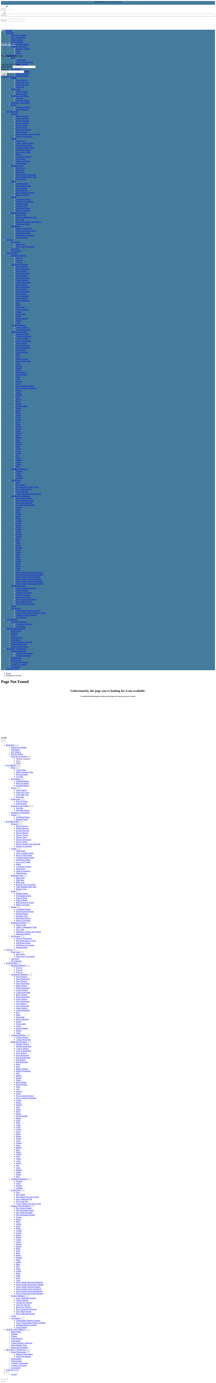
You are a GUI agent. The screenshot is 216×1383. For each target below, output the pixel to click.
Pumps (14, 105)
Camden (19, 478)
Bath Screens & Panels (25, 193)
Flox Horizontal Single (25, 500)
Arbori (18, 420)
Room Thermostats (18, 651)
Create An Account (8, 77)
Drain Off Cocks (22, 82)
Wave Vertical (21, 271)
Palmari (19, 460)
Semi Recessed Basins (25, 202)
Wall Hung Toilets (23, 150)
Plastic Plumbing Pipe (24, 772)
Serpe (18, 411)
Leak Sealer (15, 640)
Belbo (18, 518)
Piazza (18, 509)
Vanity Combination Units (26, 217)
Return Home (108, 701)
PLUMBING (11, 765)
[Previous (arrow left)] (2, 1381)
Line (18, 379)
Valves (14, 78)
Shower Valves (22, 125)
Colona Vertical (22, 327)
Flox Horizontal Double (25, 505)
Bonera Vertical (22, 359)
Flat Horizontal (22, 352)
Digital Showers (22, 118)
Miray (18, 305)
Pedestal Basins (22, 204)
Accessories (16, 608)
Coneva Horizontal (23, 341)
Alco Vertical (21, 294)
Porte (18, 402)
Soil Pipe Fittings (23, 100)
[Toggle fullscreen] (5, 1379)
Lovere (19, 523)
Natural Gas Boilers (19, 35)
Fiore (18, 377)
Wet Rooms (16, 226)
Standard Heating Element (26, 615)
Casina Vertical (22, 280)
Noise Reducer (17, 638)
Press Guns (15, 242)
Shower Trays (21, 127)
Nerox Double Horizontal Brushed (29, 584)
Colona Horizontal (23, 330)
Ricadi (18, 527)
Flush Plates (21, 159)
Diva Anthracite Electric (25, 604)
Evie (18, 303)
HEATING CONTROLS (16, 1350)
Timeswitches (16, 660)
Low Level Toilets (23, 152)
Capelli (19, 521)
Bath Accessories (23, 195)
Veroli (18, 316)
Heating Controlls (23, 759)
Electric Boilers (17, 42)
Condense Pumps (23, 107)
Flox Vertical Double (24, 503)
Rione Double (21, 375)
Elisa (18, 440)
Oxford (19, 476)
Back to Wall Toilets (24, 145)
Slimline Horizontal (23, 336)
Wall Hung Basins (23, 208)
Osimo (18, 390)
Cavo (18, 570)
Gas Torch (15, 249)
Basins (14, 197)
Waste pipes (16, 89)
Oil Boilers (15, 750)
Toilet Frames (21, 163)
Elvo (18, 557)
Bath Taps (20, 170)
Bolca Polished (22, 318)
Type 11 (19, 258)
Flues (18, 761)
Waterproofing (21, 237)
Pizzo (18, 550)
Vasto (18, 431)
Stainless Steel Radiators (21, 496)
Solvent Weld (21, 94)
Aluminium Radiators (19, 264)
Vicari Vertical (21, 289)
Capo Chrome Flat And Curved (28, 494)
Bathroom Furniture (19, 213)
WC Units (20, 219)
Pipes (13, 768)
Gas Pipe (19, 777)
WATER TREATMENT (15, 1329)
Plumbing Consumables (20, 103)
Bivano (19, 534)
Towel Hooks (21, 617)
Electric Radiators (18, 586)
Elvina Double (22, 406)
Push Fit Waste (22, 91)
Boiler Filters (16, 631)
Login (4, 74)
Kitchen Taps (21, 179)
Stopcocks (20, 87)
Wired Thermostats (23, 655)
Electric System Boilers (20, 44)
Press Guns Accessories (25, 246)
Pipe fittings (15, 779)
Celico (18, 530)
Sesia (18, 435)
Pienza (18, 393)
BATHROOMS (12, 822)
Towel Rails (16, 480)
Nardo (18, 464)
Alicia (18, 473)
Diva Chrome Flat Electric (26, 599)
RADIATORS (12, 963)
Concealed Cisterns (23, 157)
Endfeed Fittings (22, 781)
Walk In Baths (21, 190)
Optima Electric (22, 590)
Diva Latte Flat (22, 491)
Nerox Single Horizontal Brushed (29, 581)
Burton (19, 321)
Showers (14, 114)
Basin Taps (20, 168)
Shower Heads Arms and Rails (28, 134)
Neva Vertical (21, 343)
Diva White (20, 485)
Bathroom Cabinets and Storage (28, 222)
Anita (18, 323)
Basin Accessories (23, 211)
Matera (19, 437)
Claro (18, 458)
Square (19, 536)
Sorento (19, 548)
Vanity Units (21, 215)
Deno (18, 563)
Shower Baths (21, 188)
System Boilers (17, 40)
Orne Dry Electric (23, 595)
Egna (18, 541)
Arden (18, 552)
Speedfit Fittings (22, 786)
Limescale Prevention (19, 646)
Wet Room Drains (23, 233)
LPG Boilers (16, 752)
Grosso (19, 507)
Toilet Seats (20, 141)
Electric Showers (22, 121)
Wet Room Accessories (25, 235)
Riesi (18, 543)
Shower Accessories (24, 136)
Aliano (18, 444)
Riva (18, 467)
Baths (13, 181)
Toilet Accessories (23, 161)
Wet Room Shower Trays (26, 231)
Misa (18, 512)
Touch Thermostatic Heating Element (31, 613)
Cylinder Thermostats (19, 662)
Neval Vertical (21, 267)
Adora (18, 532)
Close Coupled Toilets (25, 143)
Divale (18, 312)
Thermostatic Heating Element (28, 611)
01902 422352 (8, 44)
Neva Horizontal (22, 345)
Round (18, 368)
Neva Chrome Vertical (25, 386)
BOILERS (10, 745)
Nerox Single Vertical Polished (28, 577)
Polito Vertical (21, 276)
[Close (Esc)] (2, 1379)
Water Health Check (19, 644)
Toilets (14, 139)
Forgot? (28, 72)
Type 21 (19, 260)
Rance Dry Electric (23, 597)
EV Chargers (16, 251)
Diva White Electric (24, 602)
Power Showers (22, 123)
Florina (19, 433)
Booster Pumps (22, 109)
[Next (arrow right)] (5, 1381)
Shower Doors (22, 132)
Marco (18, 442)
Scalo (18, 568)
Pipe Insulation (22, 774)
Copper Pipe (21, 770)
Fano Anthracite (22, 309)
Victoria (19, 471)
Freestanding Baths (23, 186)
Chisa (18, 417)
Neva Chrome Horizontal (26, 388)
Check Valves (21, 80)
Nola (18, 446)
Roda (18, 354)
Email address (6, 67)
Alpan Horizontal (23, 300)
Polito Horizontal (23, 278)
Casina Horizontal (23, 282)
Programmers (16, 658)
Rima (18, 539)
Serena (18, 428)
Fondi (18, 384)
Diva (18, 482)
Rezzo (18, 399)
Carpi (18, 451)
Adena (18, 561)
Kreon (18, 545)
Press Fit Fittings (22, 783)
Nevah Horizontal (23, 348)
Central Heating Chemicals (21, 642)
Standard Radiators (18, 255)
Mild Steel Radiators (19, 332)
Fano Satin (20, 307)
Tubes (18, 370)
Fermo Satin (21, 314)
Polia (18, 413)
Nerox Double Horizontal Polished (30, 575)
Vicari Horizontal (23, 291)
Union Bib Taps (22, 85)
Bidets (18, 154)
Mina (18, 554)
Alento (18, 514)
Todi (18, 397)
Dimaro (19, 395)
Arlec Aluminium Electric (26, 588)
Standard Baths (22, 184)
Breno (18, 408)
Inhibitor (14, 633)
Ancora (19, 381)
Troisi (18, 559)
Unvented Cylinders (19, 622)
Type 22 (19, 262)
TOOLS (9, 950)
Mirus (18, 424)
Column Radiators (18, 325)
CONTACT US (12, 1370)
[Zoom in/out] (7, 1379)
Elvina (18, 404)
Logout (14, 1374)
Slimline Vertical (22, 334)
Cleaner (14, 635)
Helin (18, 566)
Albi (18, 363)
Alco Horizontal (22, 296)
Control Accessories (19, 664)
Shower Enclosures (23, 130)
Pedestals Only (22, 206)
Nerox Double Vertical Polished (28, 579)
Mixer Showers (22, 116)
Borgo (18, 426)
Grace (18, 415)
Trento (18, 453)
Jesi (17, 455)
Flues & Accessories (19, 756)
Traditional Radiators (19, 469)
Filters (18, 763)
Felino (18, 462)
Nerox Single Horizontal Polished (29, 572)
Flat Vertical (21, 350)
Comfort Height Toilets (25, 148)
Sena (18, 357)
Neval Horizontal (23, 269)
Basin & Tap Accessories (26, 175)
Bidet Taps (20, 172)
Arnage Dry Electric (24, 593)
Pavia (18, 422)
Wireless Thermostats (24, 653)
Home (8, 673)
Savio (18, 516)
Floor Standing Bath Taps (26, 177)
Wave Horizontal (22, 273)
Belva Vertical (21, 285)
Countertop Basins (23, 199)
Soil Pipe (19, 98)
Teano (18, 449)
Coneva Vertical (22, 339)
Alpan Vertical (21, 298)
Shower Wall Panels (24, 228)
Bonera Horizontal (23, 361)
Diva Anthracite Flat (24, 489)
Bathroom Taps (17, 166)
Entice (18, 525)
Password (5, 69)
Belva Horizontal (23, 287)
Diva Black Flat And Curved (27, 487)
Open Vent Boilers (18, 37)
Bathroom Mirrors (23, 224)
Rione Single (21, 372)
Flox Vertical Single (24, 498)
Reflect (19, 366)
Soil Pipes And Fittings (20, 96)
